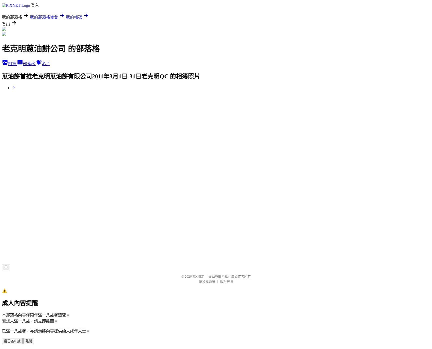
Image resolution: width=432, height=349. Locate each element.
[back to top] (6, 267)
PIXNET (198, 276)
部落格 (29, 64)
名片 (46, 64)
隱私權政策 (207, 281)
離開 (29, 341)
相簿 (12, 64)
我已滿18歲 (12, 341)
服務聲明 (226, 281)
